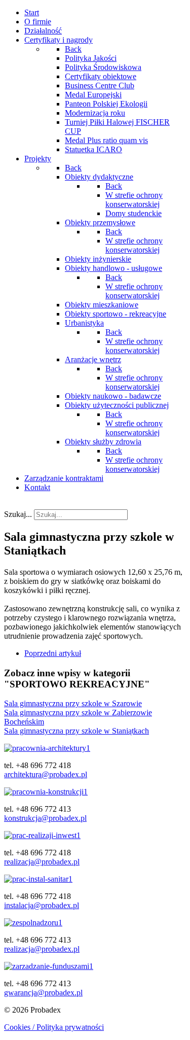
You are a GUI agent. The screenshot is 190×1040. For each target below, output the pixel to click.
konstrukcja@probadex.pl (45, 818)
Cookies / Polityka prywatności (54, 1027)
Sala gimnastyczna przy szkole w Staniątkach (76, 730)
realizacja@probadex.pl (42, 861)
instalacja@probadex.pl (41, 905)
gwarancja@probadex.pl (43, 992)
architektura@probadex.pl (45, 774)
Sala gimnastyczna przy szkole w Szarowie (73, 703)
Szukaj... (18, 514)
